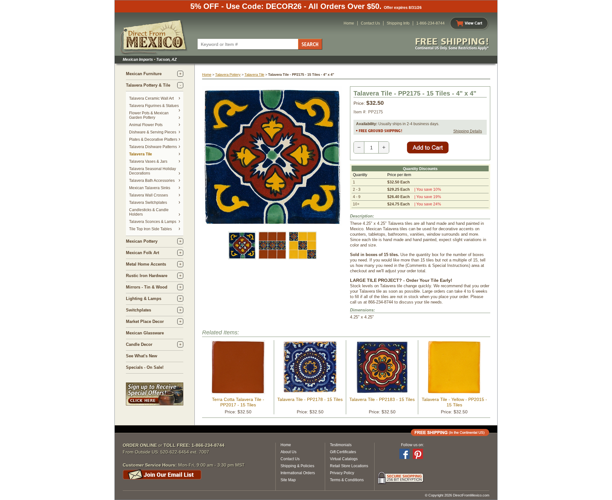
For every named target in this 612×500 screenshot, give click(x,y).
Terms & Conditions (347, 480)
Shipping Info (398, 23)
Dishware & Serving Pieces (152, 132)
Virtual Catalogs (344, 459)
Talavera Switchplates (148, 202)
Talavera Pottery (228, 74)
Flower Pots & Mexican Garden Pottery (149, 115)
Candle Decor (139, 344)
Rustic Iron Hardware (146, 275)
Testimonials (341, 445)
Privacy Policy (342, 473)
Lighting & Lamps (143, 298)
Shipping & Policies (297, 466)
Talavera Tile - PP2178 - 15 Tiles (310, 399)
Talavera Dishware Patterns (153, 147)
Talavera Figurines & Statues (154, 106)
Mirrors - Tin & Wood (146, 287)
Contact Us (370, 23)
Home (349, 23)
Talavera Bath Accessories (152, 180)
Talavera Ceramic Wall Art (151, 98)
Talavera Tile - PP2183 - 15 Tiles (382, 399)
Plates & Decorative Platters (153, 139)
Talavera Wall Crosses (148, 195)
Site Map (288, 480)
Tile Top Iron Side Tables (150, 229)
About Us (288, 452)
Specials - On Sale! (145, 367)
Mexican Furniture (144, 73)
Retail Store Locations (349, 466)
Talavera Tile (140, 154)
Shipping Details (467, 131)
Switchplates (138, 310)
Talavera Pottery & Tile (148, 85)
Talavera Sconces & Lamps (152, 221)
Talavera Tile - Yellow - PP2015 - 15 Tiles (454, 402)
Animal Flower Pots (146, 125)
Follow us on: (412, 445)
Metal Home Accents (146, 264)
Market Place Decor (145, 321)
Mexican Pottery (141, 241)
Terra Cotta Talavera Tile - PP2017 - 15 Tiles (238, 402)
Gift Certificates (343, 452)
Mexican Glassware (145, 333)
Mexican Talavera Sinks (149, 188)
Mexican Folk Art (142, 252)
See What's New (141, 356)
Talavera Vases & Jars (148, 161)
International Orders (297, 473)
